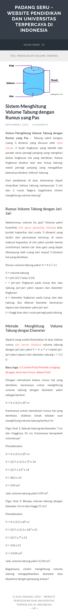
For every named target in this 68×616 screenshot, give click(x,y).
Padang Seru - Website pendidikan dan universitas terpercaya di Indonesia (34, 19)
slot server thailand (28, 344)
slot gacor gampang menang (36, 227)
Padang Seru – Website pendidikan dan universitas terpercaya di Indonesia (34, 600)
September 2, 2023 (16, 124)
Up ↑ (35, 608)
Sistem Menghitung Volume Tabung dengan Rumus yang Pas (29, 111)
